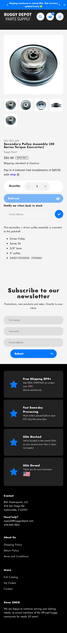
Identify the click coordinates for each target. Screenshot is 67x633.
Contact (8, 589)
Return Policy (11, 550)
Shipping (9, 163)
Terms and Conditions (16, 556)
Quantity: (15, 186)
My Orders (10, 583)
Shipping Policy (13, 545)
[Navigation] (60, 16)
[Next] (59, 5)
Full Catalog (11, 577)
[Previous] (7, 5)
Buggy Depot (10, 152)
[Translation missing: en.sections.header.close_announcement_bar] (64, 5)
